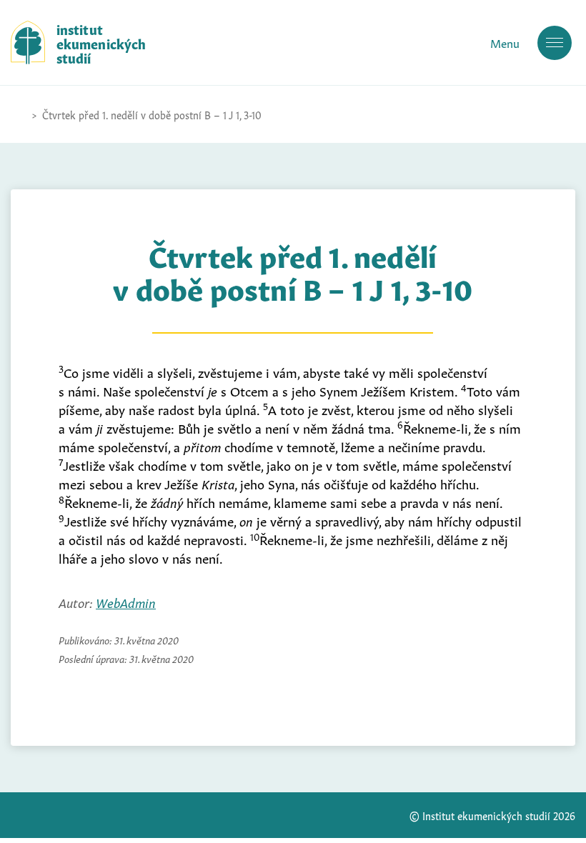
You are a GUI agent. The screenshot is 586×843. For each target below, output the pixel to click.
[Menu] (554, 43)
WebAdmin (126, 601)
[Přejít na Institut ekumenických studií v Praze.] (18, 114)
